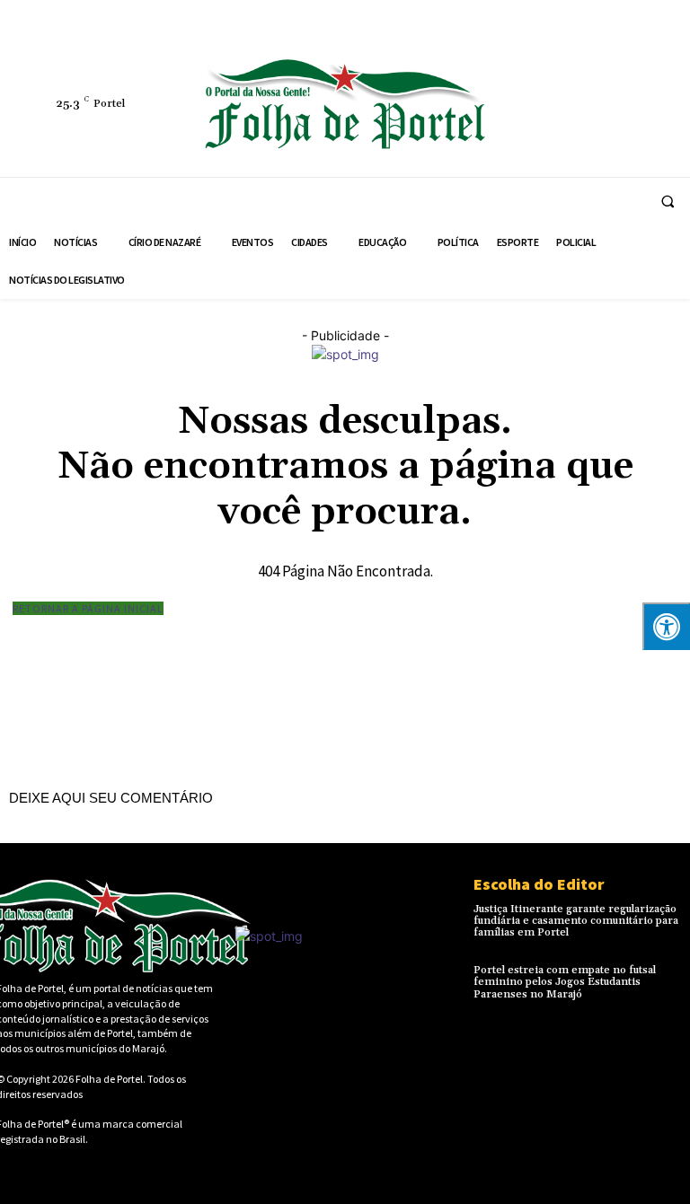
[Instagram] (531, 86)
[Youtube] (572, 127)
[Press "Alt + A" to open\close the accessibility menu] (666, 626)
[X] (489, 127)
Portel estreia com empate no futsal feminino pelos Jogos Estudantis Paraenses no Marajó (564, 981)
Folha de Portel (109, 1078)
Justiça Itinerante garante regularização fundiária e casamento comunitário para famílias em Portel (575, 920)
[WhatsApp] (531, 127)
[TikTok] (655, 86)
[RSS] (572, 86)
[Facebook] (489, 86)
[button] (667, 201)
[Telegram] (613, 86)
